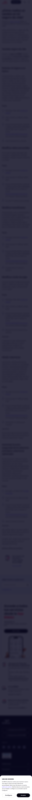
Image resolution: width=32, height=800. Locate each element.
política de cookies (6, 787)
